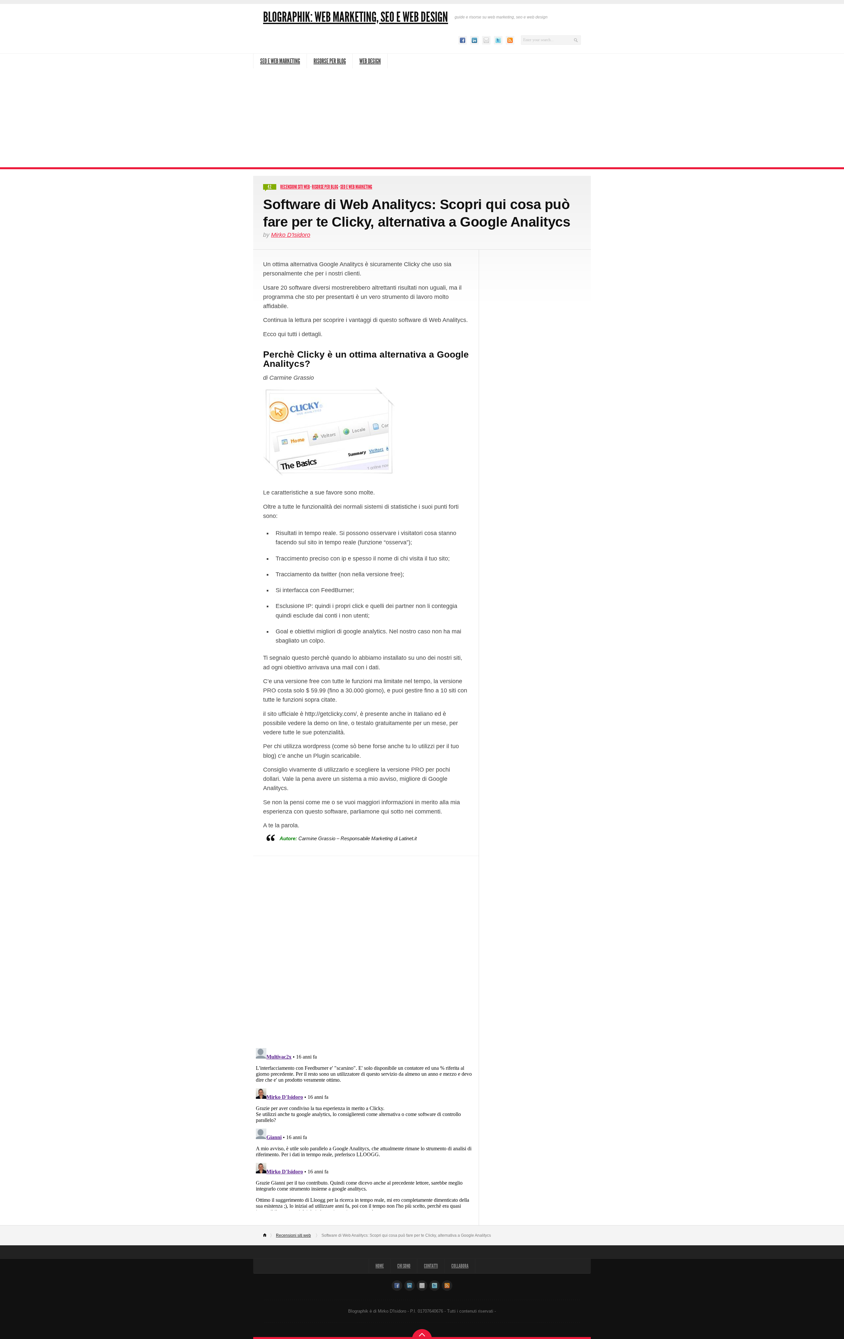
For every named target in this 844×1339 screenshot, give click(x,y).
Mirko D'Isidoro (290, 235)
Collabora (459, 1266)
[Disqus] (366, 947)
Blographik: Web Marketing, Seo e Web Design (355, 17)
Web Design (370, 61)
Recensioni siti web (295, 187)
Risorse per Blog (330, 61)
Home (267, 1235)
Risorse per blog (325, 187)
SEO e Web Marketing (280, 61)
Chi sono (403, 1266)
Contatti (431, 1266)
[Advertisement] (422, 118)
